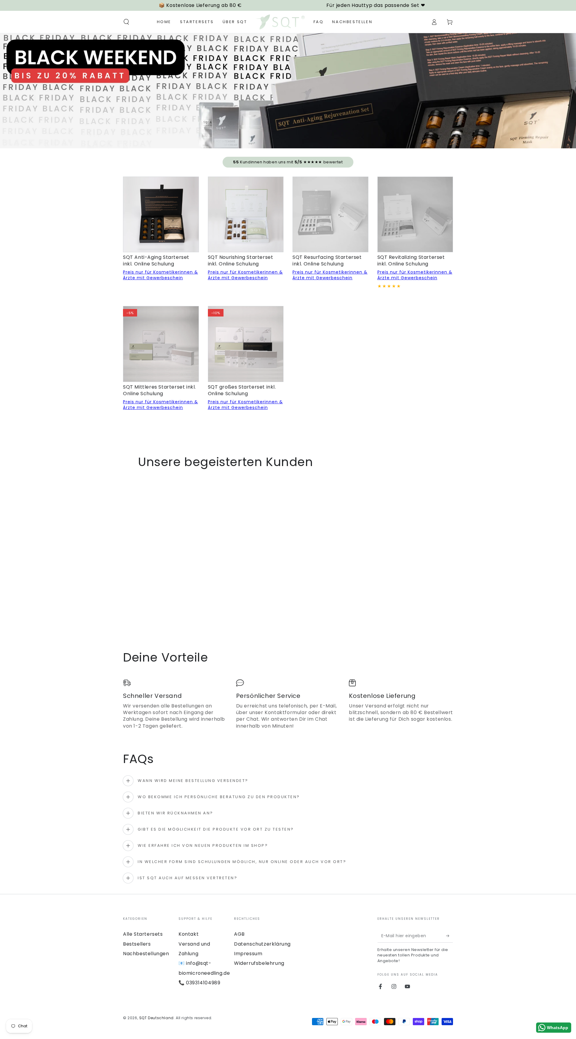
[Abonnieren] (449, 935)
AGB (239, 934)
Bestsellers (137, 944)
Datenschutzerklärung (262, 944)
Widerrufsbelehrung (259, 963)
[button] (126, 22)
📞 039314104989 (199, 982)
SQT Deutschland (156, 1017)
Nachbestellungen (146, 953)
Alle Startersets (143, 934)
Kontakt (188, 934)
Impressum (248, 953)
